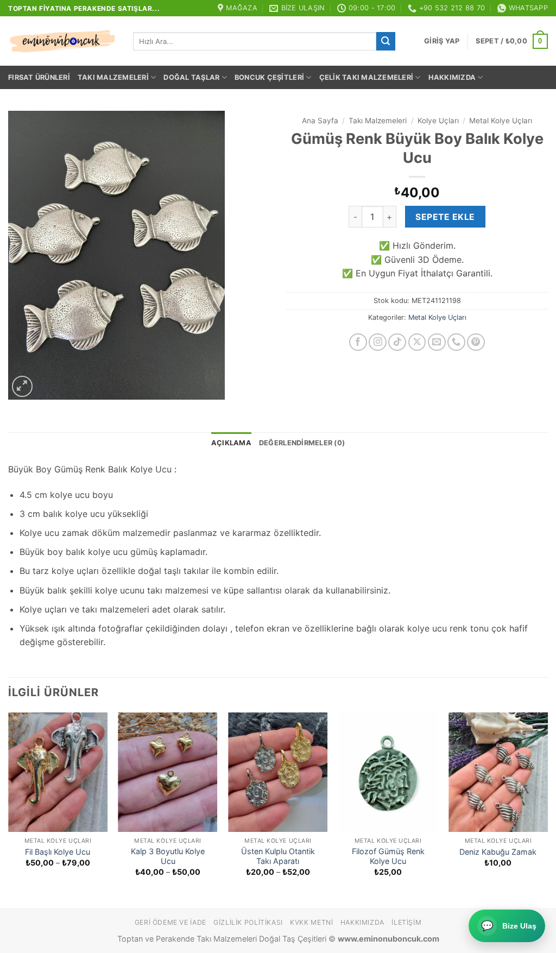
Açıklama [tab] (231, 443)
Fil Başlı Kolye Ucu (57, 851)
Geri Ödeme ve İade (170, 922)
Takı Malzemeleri (113, 77)
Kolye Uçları (438, 120)
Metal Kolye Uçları (500, 120)
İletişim (406, 922)
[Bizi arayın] (456, 342)
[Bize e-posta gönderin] (437, 342)
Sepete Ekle (445, 217)
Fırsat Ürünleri (39, 77)
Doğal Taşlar (191, 77)
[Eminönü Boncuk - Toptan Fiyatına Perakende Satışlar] (62, 41)
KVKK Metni (311, 922)
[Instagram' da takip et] (378, 342)
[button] (441, 41)
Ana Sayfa (320, 120)
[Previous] (9, 809)
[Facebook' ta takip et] (358, 342)
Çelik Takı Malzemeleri (366, 77)
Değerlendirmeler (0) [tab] (302, 443)
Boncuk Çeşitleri (269, 77)
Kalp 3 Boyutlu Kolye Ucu (168, 856)
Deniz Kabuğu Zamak (497, 851)
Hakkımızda (452, 77)
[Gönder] (385, 41)
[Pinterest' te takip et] (476, 342)
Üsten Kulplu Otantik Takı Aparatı (278, 856)
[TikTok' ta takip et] (397, 342)
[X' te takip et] (417, 342)
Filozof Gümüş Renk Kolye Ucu (388, 856)
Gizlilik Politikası (248, 922)
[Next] (547, 809)
